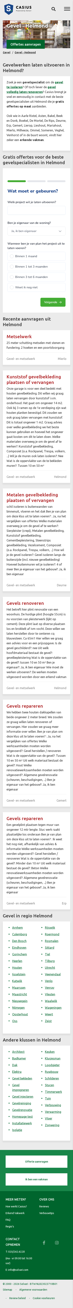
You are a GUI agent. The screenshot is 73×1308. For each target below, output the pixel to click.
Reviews (44, 1206)
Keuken (50, 1051)
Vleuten (50, 994)
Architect (18, 1051)
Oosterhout (20, 1014)
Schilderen (52, 1078)
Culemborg (19, 934)
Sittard (49, 947)
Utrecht (50, 967)
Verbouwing (53, 1105)
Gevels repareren (25, 706)
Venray (49, 987)
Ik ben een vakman (36, 1179)
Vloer (48, 1118)
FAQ (8, 1219)
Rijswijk (50, 927)
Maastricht (19, 994)
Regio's (10, 1226)
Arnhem (17, 927)
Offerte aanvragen (36, 1161)
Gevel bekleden (22, 1078)
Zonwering (52, 1125)
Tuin (48, 1098)
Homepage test (22, 1116)
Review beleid (17, 1298)
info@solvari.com (18, 1269)
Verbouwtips (46, 1213)
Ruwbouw (51, 1071)
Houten (17, 967)
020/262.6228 (16, 1251)
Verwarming (53, 1111)
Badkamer (19, 1058)
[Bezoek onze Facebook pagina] (44, 1242)
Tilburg (50, 961)
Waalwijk (51, 1001)
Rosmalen (51, 941)
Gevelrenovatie (22, 1110)
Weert (49, 1014)
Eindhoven (19, 947)
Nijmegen (18, 1007)
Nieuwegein (20, 1001)
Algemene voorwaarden (33, 1289)
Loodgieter (52, 1065)
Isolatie (17, 1130)
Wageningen (53, 1007)
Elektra (17, 1071)
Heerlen (17, 961)
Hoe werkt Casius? (16, 1206)
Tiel (47, 954)
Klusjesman (52, 1058)
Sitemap (7, 1289)
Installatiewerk (22, 1123)
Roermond (52, 934)
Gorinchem (19, 954)
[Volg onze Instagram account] (56, 1242)
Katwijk (17, 981)
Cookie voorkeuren (44, 1298)
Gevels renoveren (25, 603)
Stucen (49, 1085)
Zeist (48, 1021)
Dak (14, 1065)
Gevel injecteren (22, 1096)
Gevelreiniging (21, 1103)
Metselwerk (19, 336)
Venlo (49, 981)
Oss (14, 1021)
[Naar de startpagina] (18, 13)
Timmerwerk (53, 1091)
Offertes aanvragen (25, 44)
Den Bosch (19, 941)
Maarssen (18, 987)
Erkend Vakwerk (15, 1213)
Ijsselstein (18, 974)
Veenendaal (53, 974)
